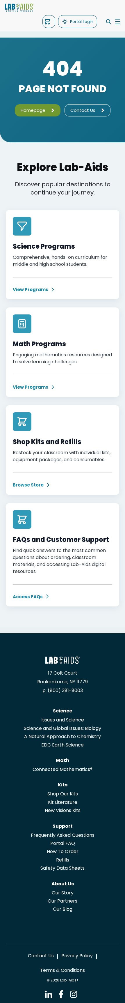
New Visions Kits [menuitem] (63, 810)
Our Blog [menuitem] (62, 909)
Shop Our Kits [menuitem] (62, 794)
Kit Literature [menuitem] (62, 802)
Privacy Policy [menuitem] (77, 956)
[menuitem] (41, 956)
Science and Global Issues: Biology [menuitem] (62, 728)
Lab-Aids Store (48, 21)
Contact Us (82, 110)
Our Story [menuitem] (63, 893)
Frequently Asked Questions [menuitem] (62, 835)
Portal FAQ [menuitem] (62, 843)
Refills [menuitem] (62, 860)
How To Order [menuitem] (62, 851)
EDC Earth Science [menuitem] (62, 745)
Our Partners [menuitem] (62, 901)
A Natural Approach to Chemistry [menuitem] (62, 736)
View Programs (30, 290)
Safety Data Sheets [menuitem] (62, 868)
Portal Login (81, 21)
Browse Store (28, 485)
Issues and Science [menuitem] (62, 720)
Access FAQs (28, 597)
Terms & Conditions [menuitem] (62, 970)
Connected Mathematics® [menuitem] (62, 769)
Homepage (33, 110)
